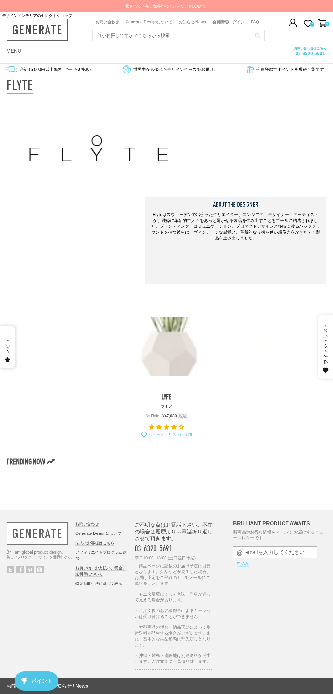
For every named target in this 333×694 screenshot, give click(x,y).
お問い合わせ (107, 22)
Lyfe (166, 396)
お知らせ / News (70, 685)
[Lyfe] (166, 346)
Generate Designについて (149, 22)
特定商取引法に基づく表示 (98, 583)
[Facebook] (20, 569)
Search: (257, 35)
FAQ (255, 22)
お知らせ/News (192, 22)
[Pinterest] (30, 569)
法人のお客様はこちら (94, 543)
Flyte (155, 416)
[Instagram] (40, 569)
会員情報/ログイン (228, 22)
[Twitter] (10, 569)
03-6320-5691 (153, 548)
